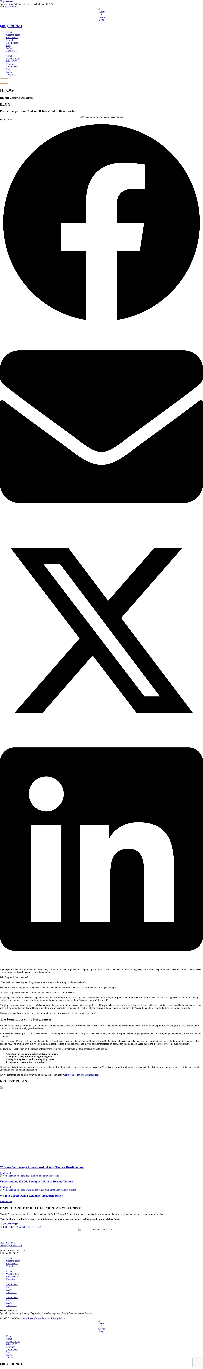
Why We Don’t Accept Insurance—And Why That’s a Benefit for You (42, 1167)
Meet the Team (13, 34)
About (9, 32)
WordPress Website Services (36, 1318)
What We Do (12, 37)
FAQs (9, 48)
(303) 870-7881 (11, 26)
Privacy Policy (58, 1318)
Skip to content (7, 1)
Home (9, 1336)
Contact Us (11, 51)
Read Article (6, 1173)
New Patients (12, 43)
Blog (8, 45)
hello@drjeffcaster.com (11, 1245)
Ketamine (10, 40)
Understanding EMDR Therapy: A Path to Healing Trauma (36, 1181)
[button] (101, 223)
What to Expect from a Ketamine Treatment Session (31, 1195)
